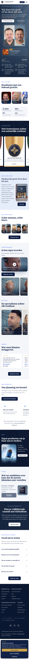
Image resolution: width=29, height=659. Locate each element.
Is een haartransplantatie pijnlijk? (14, 549)
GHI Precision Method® (6, 605)
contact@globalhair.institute (9, 620)
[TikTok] (18, 625)
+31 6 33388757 (22, 618)
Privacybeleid (8, 634)
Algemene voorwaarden (6, 635)
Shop (2, 612)
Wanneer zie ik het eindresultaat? (14, 555)
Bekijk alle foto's (14, 237)
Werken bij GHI (21, 612)
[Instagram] (10, 625)
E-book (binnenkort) (16, 591)
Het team (3, 609)
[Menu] (26, 2)
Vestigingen (20, 607)
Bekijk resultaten (21, 20)
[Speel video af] (14, 264)
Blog (12, 594)
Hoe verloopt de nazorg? (14, 566)
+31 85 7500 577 (9, 618)
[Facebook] (14, 625)
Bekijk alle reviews (14, 374)
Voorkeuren (14, 656)
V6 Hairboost (4, 594)
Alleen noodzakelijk (14, 653)
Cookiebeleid (13, 634)
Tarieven (3, 598)
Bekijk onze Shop (22, 455)
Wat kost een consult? (14, 571)
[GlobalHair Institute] (2, 2)
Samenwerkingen (21, 609)
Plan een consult (8, 20)
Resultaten (3, 596)
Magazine (14, 596)
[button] (14, 264)
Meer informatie (6, 364)
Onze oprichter (4, 607)
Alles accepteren (14, 650)
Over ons (21, 204)
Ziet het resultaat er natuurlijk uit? (14, 560)
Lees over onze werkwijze (9, 398)
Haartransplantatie (5, 591)
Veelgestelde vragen (16, 598)
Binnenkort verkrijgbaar (9, 495)
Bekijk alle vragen (14, 578)
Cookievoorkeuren (20, 634)
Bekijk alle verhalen (8, 274)
